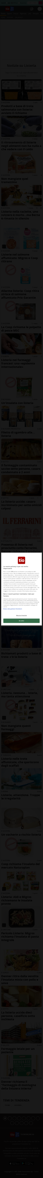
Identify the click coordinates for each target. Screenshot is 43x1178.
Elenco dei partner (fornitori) (12, 609)
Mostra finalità (21, 615)
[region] (21, 588)
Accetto (21, 621)
